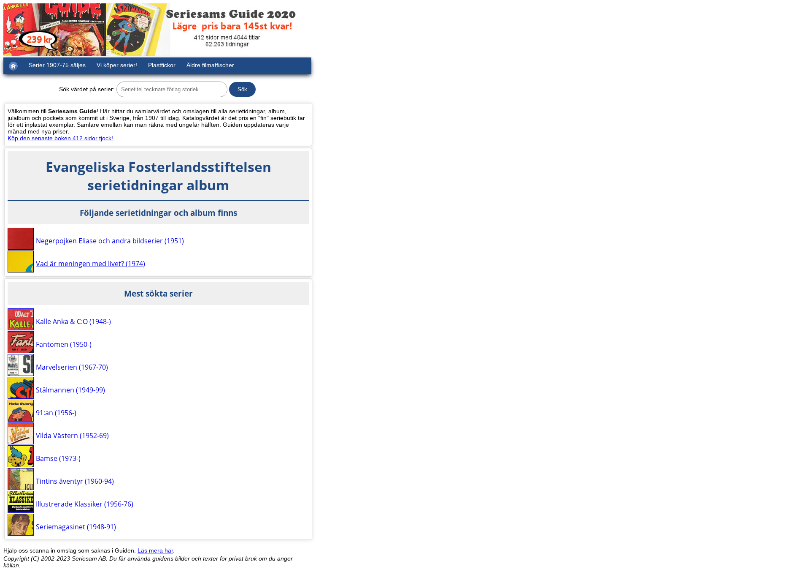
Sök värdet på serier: (87, 89)
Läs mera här (155, 550)
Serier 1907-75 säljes (57, 65)
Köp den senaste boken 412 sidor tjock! (60, 138)
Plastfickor (162, 65)
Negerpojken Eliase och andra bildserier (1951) (110, 240)
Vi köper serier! (117, 65)
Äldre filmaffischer (210, 65)
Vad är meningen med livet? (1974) (90, 263)
